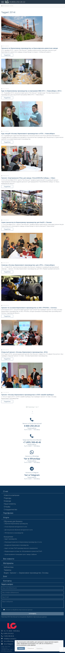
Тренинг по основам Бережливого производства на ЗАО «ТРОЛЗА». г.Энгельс (29, 308)
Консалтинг (8, 536)
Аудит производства (11, 539)
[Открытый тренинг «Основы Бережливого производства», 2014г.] (32, 332)
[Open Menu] (2, 2)
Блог (5, 576)
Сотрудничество (10, 509)
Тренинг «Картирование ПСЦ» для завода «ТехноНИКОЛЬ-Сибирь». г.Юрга (28, 178)
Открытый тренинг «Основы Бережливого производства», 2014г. (24, 352)
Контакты (7, 580)
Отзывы (7, 506)
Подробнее (7, 55)
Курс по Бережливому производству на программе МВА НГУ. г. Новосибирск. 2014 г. (31, 91)
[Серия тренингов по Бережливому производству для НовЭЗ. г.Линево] (32, 203)
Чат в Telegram (32, 475)
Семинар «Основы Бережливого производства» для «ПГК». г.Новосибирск (28, 265)
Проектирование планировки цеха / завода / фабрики (21, 554)
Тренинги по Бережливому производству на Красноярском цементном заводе (29, 48)
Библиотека (8, 567)
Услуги (6, 517)
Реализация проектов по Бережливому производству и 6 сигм (23, 542)
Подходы (7, 498)
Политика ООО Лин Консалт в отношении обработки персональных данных (24, 617)
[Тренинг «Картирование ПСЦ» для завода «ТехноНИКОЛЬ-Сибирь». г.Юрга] (32, 158)
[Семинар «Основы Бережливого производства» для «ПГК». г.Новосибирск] (32, 245)
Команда (7, 501)
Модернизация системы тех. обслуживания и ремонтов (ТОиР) (23, 551)
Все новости (8, 558)
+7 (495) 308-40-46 (32, 442)
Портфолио (8, 513)
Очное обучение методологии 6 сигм (16, 527)
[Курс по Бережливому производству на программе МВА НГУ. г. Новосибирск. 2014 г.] (32, 71)
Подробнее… (39, 648)
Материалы (8, 563)
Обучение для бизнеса (13, 521)
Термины (7, 570)
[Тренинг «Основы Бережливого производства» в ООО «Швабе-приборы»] (32, 375)
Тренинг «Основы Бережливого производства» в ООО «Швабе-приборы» (27, 395)
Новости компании (11, 495)
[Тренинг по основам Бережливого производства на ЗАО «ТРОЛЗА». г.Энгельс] (32, 288)
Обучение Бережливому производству (16, 523)
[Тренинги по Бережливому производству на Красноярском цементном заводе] (32, 28)
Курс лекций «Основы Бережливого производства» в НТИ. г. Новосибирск (28, 133)
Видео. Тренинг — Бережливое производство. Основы (26, 573)
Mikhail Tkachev (11, 648)
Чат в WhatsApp (32, 458)
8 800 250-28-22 (32, 425)
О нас (5, 491)
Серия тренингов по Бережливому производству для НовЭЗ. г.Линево (26, 222)
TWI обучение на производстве (14, 533)
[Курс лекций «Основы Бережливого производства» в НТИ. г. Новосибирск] (32, 114)
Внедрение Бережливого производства (17, 545)
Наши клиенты (10, 504)
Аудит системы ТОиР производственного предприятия (21, 548)
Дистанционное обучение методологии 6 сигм (19, 530)
